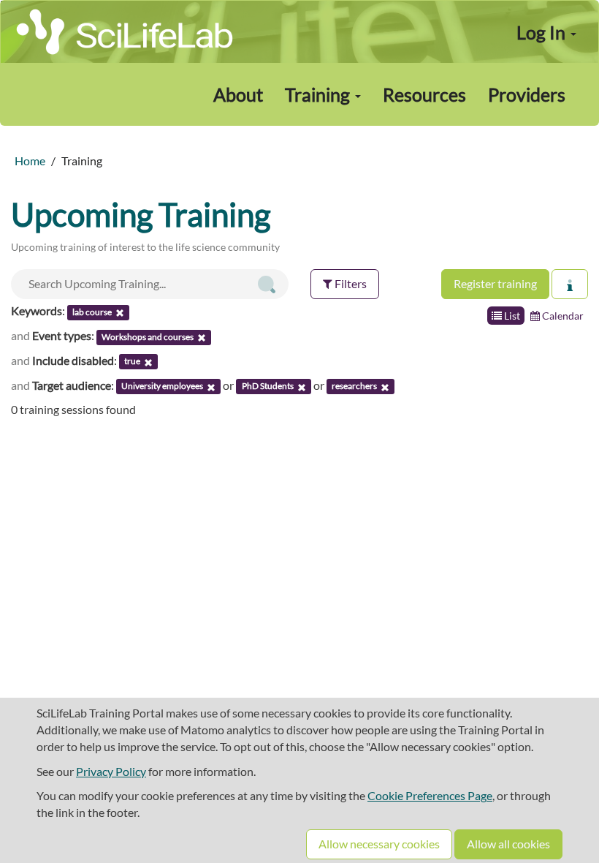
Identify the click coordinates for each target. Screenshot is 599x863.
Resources (424, 94)
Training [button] (319, 94)
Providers (526, 94)
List (511, 315)
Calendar (562, 315)
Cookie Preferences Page (429, 795)
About (238, 94)
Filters (349, 283)
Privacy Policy (111, 771)
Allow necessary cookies (379, 844)
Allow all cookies (508, 844)
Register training (495, 283)
